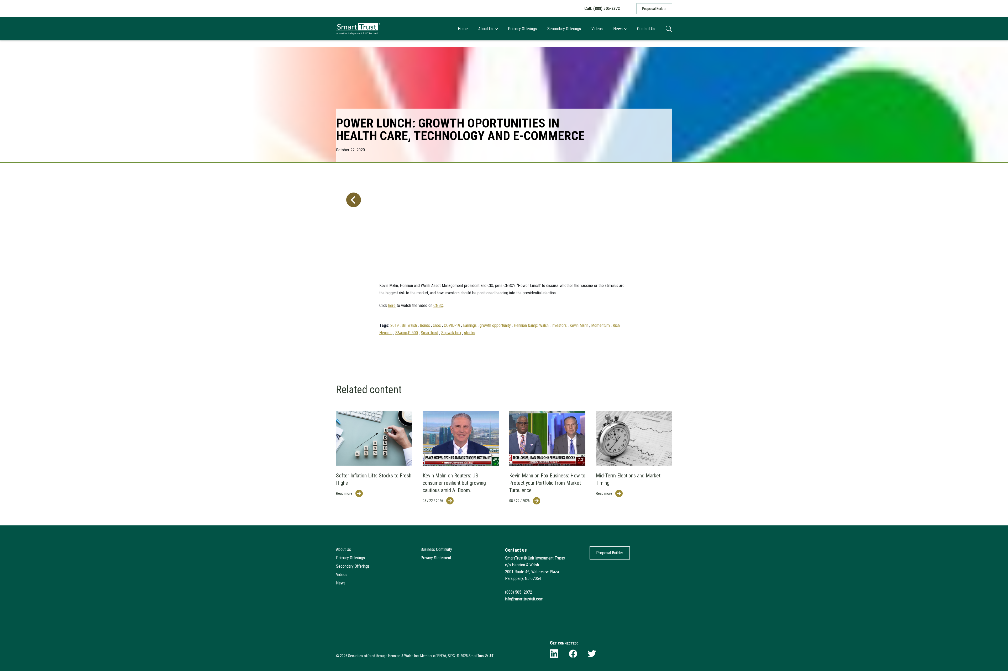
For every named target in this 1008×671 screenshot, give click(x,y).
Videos (597, 28)
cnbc (437, 325)
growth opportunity (495, 325)
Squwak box (451, 332)
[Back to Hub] (352, 258)
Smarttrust (429, 332)
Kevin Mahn (579, 325)
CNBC (438, 305)
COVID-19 (452, 325)
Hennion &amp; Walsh (531, 325)
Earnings (470, 325)
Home (463, 28)
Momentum (600, 325)
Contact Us (646, 28)
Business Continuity (436, 549)
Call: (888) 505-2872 (602, 8)
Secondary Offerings (564, 28)
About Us (485, 28)
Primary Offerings (522, 28)
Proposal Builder (654, 9)
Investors (559, 325)
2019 (394, 325)
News (618, 28)
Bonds (425, 325)
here (392, 305)
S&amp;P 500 (406, 332)
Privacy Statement (436, 557)
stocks (469, 332)
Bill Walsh (409, 325)
